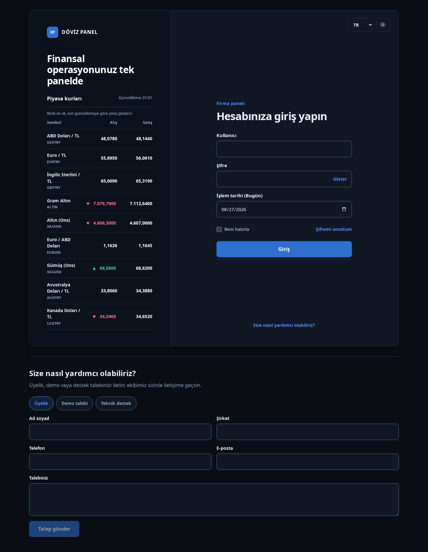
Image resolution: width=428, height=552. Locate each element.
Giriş (284, 249)
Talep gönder (54, 528)
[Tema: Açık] (383, 25)
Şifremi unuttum (334, 229)
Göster (340, 179)
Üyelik (41, 403)
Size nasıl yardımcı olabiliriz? (284, 325)
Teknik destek (116, 403)
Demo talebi (74, 403)
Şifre (222, 165)
